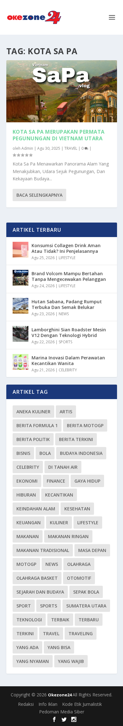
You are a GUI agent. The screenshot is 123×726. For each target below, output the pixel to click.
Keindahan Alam (35, 509)
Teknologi (29, 620)
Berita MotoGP (85, 425)
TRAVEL (70, 148)
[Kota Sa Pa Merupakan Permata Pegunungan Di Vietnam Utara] (61, 91)
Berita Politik (33, 439)
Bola (45, 453)
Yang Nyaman (32, 661)
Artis (66, 412)
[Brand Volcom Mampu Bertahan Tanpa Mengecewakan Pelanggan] (20, 278)
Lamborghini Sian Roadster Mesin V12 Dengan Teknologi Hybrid (69, 332)
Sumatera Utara (86, 606)
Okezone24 (60, 695)
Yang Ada (27, 647)
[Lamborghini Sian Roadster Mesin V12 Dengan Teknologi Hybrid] (20, 334)
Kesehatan (77, 509)
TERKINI (25, 633)
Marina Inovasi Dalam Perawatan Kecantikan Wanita (68, 360)
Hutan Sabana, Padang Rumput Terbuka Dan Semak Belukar (67, 304)
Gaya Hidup (87, 481)
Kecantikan (59, 495)
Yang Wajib (71, 661)
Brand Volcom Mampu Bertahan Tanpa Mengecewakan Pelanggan (69, 276)
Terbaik (60, 620)
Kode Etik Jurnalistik (82, 704)
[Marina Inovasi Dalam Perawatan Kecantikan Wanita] (20, 362)
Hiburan (26, 495)
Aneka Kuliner (33, 412)
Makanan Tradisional (42, 550)
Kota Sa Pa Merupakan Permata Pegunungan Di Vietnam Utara (59, 135)
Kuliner (59, 523)
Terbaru (89, 620)
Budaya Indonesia (81, 453)
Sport (23, 606)
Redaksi (26, 704)
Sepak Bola (86, 592)
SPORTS (65, 342)
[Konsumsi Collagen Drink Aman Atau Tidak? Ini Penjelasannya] (20, 250)
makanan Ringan (68, 536)
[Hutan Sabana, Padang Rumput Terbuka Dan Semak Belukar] (20, 306)
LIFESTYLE (67, 257)
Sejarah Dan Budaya (40, 592)
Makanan (27, 536)
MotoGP (26, 564)
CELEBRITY (68, 370)
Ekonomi (27, 481)
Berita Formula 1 (37, 425)
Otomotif (79, 578)
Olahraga (79, 564)
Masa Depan (92, 550)
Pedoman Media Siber (61, 712)
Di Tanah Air (63, 467)
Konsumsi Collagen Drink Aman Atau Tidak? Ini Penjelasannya (66, 248)
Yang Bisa (59, 647)
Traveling (80, 633)
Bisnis (23, 453)
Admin (27, 148)
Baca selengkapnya (39, 195)
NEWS (64, 314)
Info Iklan (47, 704)
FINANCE (56, 481)
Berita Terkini (76, 439)
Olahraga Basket (37, 578)
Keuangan (28, 523)
